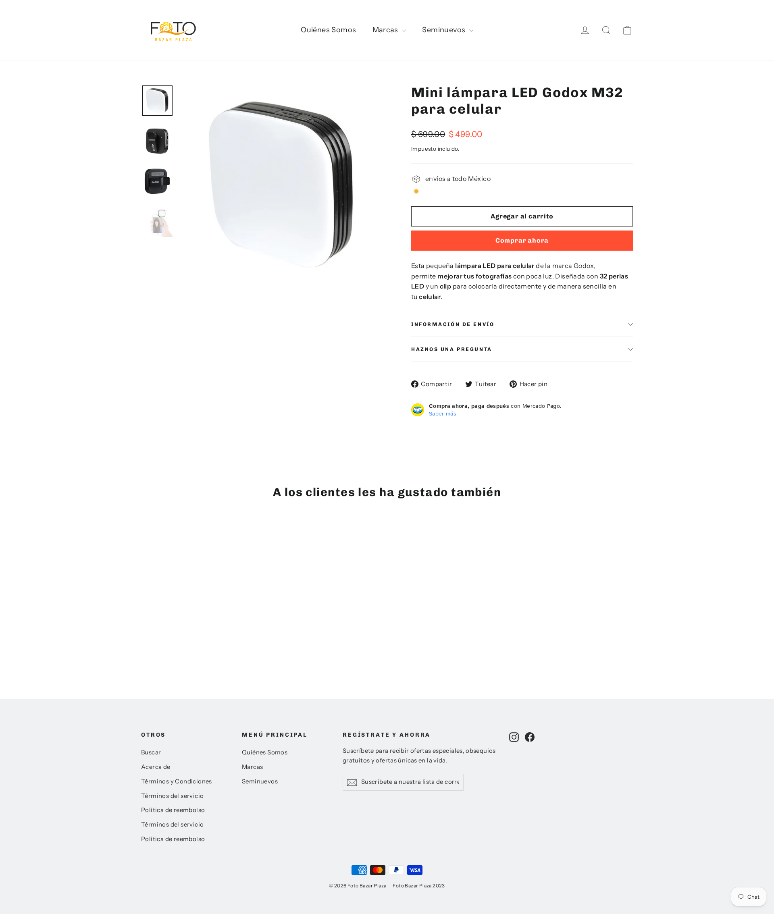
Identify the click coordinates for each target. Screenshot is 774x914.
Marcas (386, 29)
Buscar (151, 752)
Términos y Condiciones (176, 781)
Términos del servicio (172, 796)
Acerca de (156, 767)
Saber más (442, 413)
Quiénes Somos (328, 29)
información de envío (452, 324)
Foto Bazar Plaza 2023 (419, 886)
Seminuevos (444, 29)
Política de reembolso (173, 810)
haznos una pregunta (451, 349)
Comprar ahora (522, 240)
